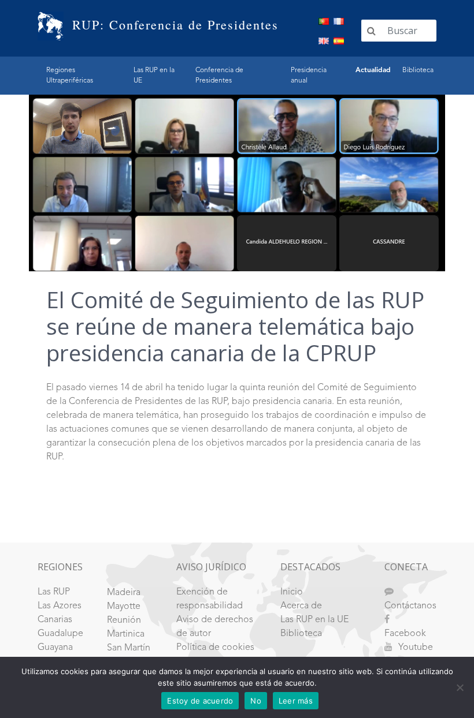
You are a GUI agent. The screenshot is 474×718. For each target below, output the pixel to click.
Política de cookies (215, 647)
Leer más (296, 700)
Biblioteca (418, 70)
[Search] (371, 31)
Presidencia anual (309, 75)
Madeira (123, 592)
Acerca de (301, 606)
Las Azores (60, 606)
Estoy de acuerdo (200, 700)
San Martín (128, 648)
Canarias (55, 619)
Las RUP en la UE (154, 75)
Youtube (415, 647)
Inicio (291, 592)
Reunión (124, 620)
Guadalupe (60, 633)
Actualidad (373, 70)
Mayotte (123, 606)
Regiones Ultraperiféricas (69, 75)
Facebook (405, 633)
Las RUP (54, 592)
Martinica (126, 634)
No (255, 700)
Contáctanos (410, 606)
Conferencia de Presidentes (219, 75)
